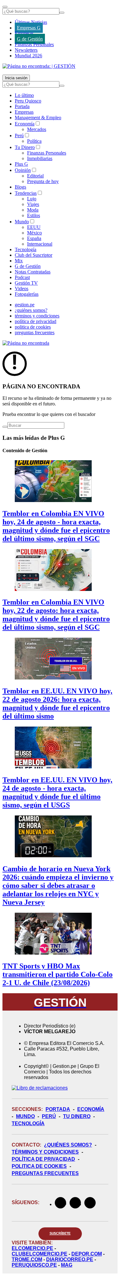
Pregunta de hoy (43, 181)
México (34, 232)
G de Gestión (30, 39)
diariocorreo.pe (69, 1259)
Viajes (33, 204)
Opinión (23, 170)
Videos (21, 288)
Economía (24, 123)
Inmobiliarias (39, 158)
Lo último (24, 95)
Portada (22, 106)
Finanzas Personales (34, 44)
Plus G (21, 164)
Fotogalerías (26, 294)
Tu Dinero (25, 147)
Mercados (36, 129)
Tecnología (25, 249)
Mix (19, 260)
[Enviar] (61, 13)
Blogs (20, 187)
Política (34, 141)
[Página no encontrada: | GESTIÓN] (38, 66)
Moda (32, 209)
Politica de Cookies (39, 1166)
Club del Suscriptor (33, 255)
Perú (19, 135)
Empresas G (29, 27)
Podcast (22, 277)
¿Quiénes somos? (68, 1144)
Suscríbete (60, 1233)
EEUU (34, 227)
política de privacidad (35, 321)
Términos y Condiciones (45, 1152)
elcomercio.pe (32, 1248)
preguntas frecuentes (34, 332)
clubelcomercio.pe (39, 1253)
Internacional (39, 244)
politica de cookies (33, 327)
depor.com (86, 1253)
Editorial (35, 175)
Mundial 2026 (28, 55)
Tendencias (26, 193)
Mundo (22, 221)
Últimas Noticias (31, 22)
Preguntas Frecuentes (45, 1173)
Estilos (33, 215)
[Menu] (4, 7)
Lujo (31, 198)
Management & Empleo (38, 117)
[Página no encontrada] (25, 343)
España (34, 238)
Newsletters (26, 50)
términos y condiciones (37, 315)
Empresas (24, 33)
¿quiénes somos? (31, 310)
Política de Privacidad (43, 1159)
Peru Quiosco (28, 100)
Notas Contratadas (32, 271)
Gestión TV (26, 283)
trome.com (27, 1259)
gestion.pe (24, 304)
